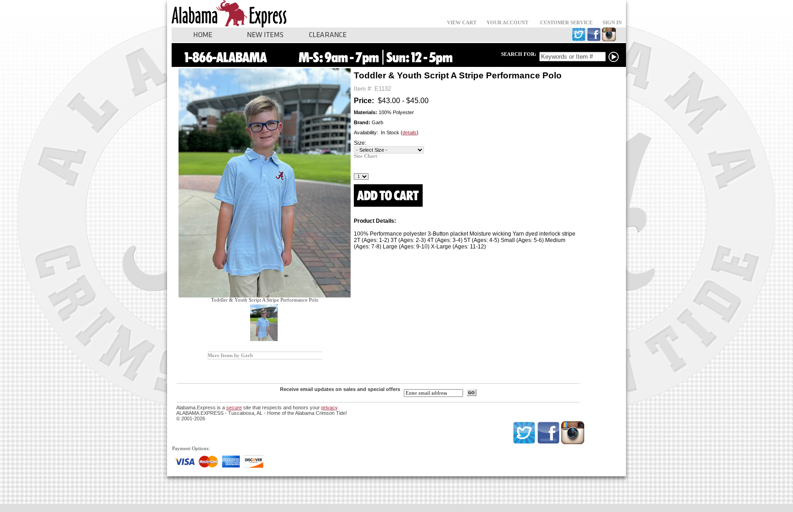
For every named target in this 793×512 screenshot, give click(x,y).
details (409, 132)
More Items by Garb (230, 355)
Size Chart (365, 156)
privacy (329, 407)
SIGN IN (612, 22)
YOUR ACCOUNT (507, 22)
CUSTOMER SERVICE (566, 22)
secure (234, 407)
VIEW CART (461, 22)
